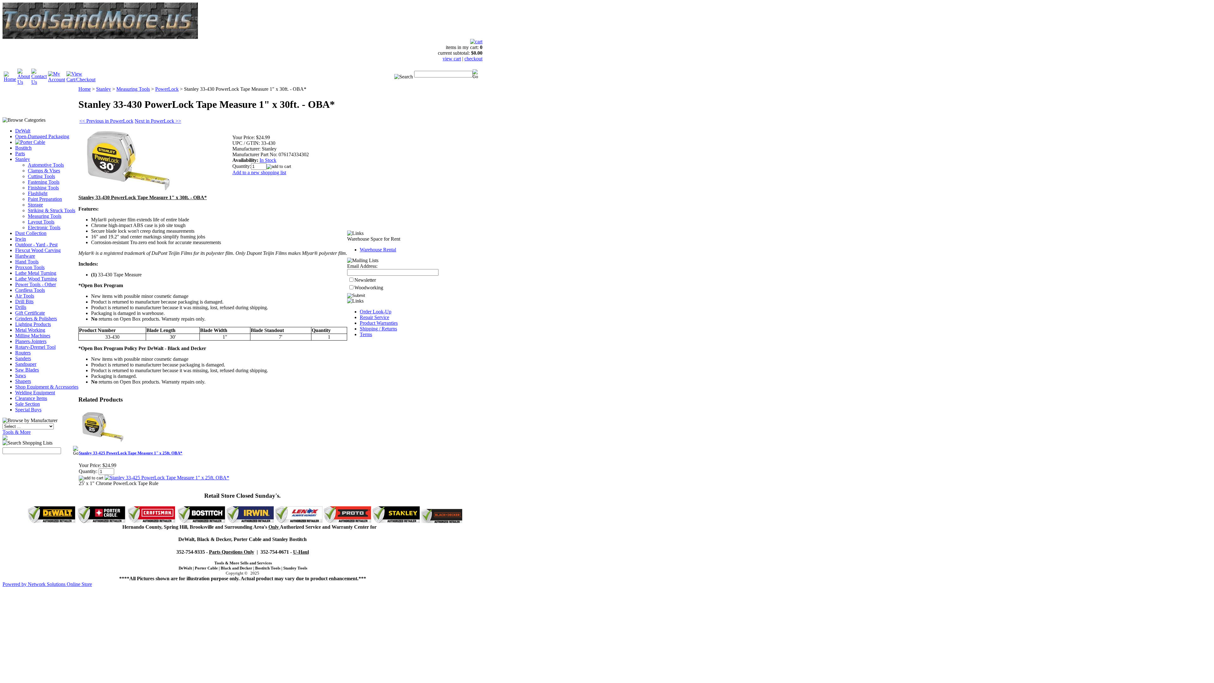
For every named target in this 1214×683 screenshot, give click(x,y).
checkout (473, 58)
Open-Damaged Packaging (42, 136)
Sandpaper (25, 364)
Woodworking (368, 287)
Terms (366, 334)
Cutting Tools (41, 176)
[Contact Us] (39, 82)
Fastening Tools (43, 182)
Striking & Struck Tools (51, 210)
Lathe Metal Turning (35, 273)
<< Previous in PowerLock (106, 121)
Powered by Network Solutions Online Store (47, 584)
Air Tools (24, 295)
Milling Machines (32, 335)
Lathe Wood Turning (36, 278)
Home (84, 89)
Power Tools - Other (35, 284)
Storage (35, 204)
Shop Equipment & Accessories (46, 387)
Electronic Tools (44, 227)
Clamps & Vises (44, 170)
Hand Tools (27, 261)
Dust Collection (30, 233)
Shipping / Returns (378, 328)
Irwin (20, 239)
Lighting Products (33, 324)
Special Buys (28, 409)
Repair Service (374, 317)
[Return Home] (10, 79)
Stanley (22, 159)
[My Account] (56, 79)
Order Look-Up (375, 311)
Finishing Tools (43, 187)
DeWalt (22, 130)
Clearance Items (31, 398)
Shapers (23, 381)
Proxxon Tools (30, 267)
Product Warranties (379, 323)
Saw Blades (27, 369)
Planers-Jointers (30, 341)
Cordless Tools (30, 290)
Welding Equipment (35, 392)
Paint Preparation (45, 199)
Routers (23, 352)
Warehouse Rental (378, 249)
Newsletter (365, 280)
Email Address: (362, 266)
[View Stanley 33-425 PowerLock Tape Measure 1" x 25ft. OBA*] (167, 477)
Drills (20, 307)
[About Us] (23, 82)
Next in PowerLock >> (158, 121)
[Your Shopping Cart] (476, 41)
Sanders (23, 358)
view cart (452, 58)
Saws (20, 375)
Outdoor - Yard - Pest (36, 244)
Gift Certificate (30, 313)
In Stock (268, 160)
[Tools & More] (5, 438)
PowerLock (167, 89)
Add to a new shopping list (259, 172)
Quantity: (241, 166)
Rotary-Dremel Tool (35, 347)
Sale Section (27, 404)
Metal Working (30, 330)
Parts (20, 153)
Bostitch (23, 148)
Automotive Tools (46, 165)
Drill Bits (24, 301)
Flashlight (37, 193)
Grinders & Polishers (36, 318)
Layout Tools (41, 222)
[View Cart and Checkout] (80, 79)
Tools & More (17, 432)
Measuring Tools (44, 216)
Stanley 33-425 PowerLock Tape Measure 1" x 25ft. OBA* (130, 453)
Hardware (25, 256)
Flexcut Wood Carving (38, 250)
